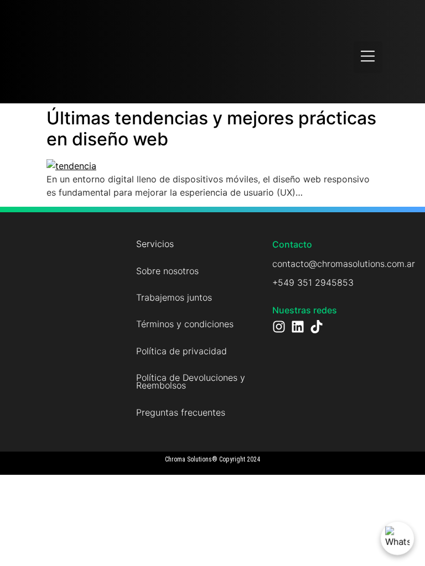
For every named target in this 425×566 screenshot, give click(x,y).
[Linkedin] (297, 326)
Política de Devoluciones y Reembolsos (190, 381)
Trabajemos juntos (174, 297)
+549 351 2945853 (313, 282)
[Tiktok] (316, 326)
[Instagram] (279, 326)
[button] (368, 57)
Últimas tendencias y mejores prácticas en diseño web (211, 128)
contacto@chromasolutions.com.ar (343, 263)
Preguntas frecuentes (180, 412)
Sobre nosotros (167, 270)
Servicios (155, 243)
